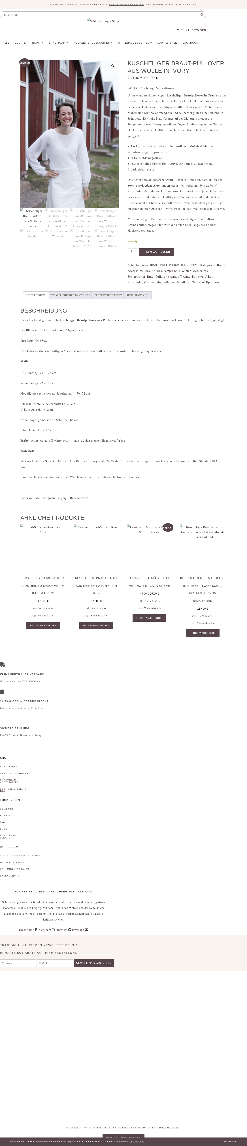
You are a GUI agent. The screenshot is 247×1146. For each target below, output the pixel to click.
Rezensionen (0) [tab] (137, 295)
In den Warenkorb (156, 252)
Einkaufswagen (193, 30)
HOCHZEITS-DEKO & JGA (13, 789)
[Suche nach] (202, 15)
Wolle (196, 282)
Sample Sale (167, 42)
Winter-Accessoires (195, 271)
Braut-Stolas (153, 271)
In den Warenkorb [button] (43, 625)
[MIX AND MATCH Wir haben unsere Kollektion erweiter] (20, 1005)
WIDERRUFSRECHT (12, 862)
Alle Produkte (14, 42)
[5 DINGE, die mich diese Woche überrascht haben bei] (185, 991)
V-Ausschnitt (152, 282)
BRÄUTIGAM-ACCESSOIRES (9, 780)
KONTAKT (6, 815)
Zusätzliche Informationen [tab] (70, 295)
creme (172, 276)
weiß (166, 282)
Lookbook (190, 42)
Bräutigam (57, 42)
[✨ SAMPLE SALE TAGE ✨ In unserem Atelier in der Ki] (226, 1040)
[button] (113, 66)
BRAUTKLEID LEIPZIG (8, 836)
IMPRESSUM (9, 846)
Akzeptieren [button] (230, 1142)
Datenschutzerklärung (164, 1127)
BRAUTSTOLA (9, 766)
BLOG (3, 828)
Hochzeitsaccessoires (92, 42)
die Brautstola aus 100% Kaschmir (126, 4)
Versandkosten (165, 88)
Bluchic (140, 1127)
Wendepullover (181, 282)
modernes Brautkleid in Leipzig (22, 908)
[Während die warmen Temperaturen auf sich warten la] (103, 1034)
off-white (184, 276)
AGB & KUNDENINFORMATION (20, 855)
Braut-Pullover (157, 276)
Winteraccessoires (133, 42)
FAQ (2, 822)
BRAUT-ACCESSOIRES (14, 773)
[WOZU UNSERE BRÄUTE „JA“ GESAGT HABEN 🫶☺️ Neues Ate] (61, 1008)
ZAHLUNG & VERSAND (15, 868)
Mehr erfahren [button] (136, 1141)
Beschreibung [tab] (36, 295)
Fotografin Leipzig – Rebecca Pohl (64, 498)
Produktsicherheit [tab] (108, 295)
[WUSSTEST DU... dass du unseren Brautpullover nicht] (144, 1046)
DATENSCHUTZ (10, 875)
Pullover (197, 276)
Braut (36, 42)
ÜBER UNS (7, 808)
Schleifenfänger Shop (99, 1127)
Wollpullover (210, 282)
